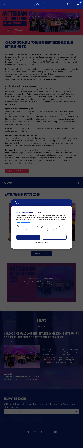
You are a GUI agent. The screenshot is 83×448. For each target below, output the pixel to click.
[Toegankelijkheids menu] (80, 2)
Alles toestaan (28, 237)
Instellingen (54, 237)
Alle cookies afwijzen (41, 242)
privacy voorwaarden (23, 222)
